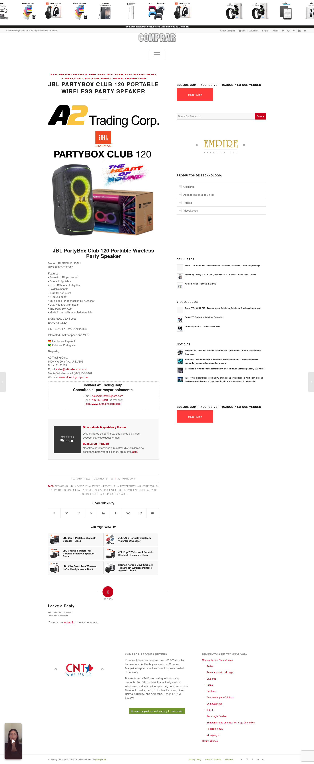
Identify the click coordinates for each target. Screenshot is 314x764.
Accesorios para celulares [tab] (198, 194)
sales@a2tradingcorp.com (71, 369)
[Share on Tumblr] (116, 513)
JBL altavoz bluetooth (98, 486)
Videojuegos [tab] (190, 210)
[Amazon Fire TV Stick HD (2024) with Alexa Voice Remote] (311, 382)
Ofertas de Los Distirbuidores (217, 660)
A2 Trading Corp (126, 478)
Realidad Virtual (215, 728)
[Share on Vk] (128, 513)
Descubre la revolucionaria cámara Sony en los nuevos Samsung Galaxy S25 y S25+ (225, 368)
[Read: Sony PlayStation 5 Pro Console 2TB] (180, 328)
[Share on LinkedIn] (103, 513)
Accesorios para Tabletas (140, 74)
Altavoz (78, 78)
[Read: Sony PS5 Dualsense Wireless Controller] (180, 319)
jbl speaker (108, 493)
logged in (69, 622)
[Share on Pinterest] (91, 513)
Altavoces (67, 78)
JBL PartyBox (146, 486)
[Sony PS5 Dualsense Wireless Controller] (154, 11)
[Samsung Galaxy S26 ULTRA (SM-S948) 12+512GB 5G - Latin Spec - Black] (102, 11)
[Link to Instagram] (288, 30)
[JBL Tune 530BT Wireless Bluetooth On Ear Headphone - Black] (51, 11)
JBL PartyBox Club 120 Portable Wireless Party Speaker (106, 489)
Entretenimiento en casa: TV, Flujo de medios (119, 78)
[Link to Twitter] (283, 30)
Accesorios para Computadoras (104, 74)
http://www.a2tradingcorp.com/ (103, 403)
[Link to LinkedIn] (299, 30)
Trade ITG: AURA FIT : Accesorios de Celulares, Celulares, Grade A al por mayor (223, 265)
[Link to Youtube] (305, 30)
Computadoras (214, 703)
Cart (243, 30)
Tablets (210, 710)
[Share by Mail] (152, 513)
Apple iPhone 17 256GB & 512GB (200, 283)
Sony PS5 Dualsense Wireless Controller (204, 317)
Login (265, 30)
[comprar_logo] (157, 41)
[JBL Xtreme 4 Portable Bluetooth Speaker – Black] (3, 382)
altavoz (59, 486)
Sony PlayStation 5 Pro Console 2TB (202, 326)
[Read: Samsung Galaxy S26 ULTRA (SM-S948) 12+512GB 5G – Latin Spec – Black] (180, 276)
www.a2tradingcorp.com (73, 377)
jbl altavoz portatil (125, 486)
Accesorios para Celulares (67, 74)
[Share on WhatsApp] (79, 513)
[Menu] (157, 54)
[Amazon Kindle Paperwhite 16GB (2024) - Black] (283, 11)
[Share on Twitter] (67, 513)
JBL (67, 486)
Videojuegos (213, 735)
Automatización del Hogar (220, 672)
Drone (210, 685)
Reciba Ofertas (210, 741)
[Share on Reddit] (140, 513)
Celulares (211, 691)
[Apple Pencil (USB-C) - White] (128, 11)
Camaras (211, 678)
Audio (87, 78)
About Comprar (227, 30)
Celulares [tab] (189, 186)
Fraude (275, 30)
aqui (134, 451)
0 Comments (100, 478)
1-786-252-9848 (98, 400)
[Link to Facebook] (294, 30)
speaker (122, 493)
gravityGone (100, 759)
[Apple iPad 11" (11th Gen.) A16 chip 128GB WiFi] (25, 11)
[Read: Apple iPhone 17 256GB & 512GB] (180, 285)
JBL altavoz (77, 486)
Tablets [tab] (187, 202)
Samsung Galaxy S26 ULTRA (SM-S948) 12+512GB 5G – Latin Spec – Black (220, 274)
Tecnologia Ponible (216, 716)
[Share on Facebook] (54, 513)
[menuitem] (227, 31)
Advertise (253, 30)
